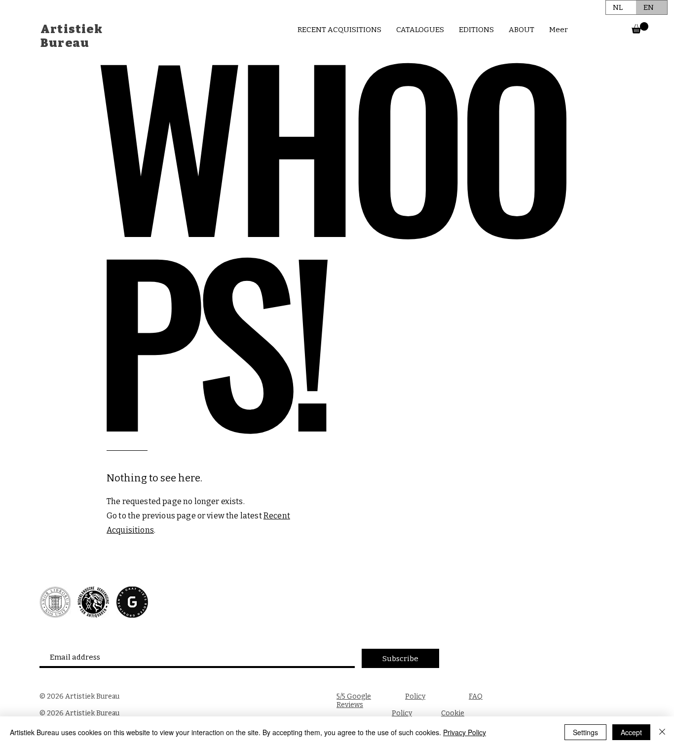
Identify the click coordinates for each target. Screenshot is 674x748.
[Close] (662, 732)
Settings (585, 732)
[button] (640, 28)
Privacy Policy (464, 732)
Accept (631, 732)
